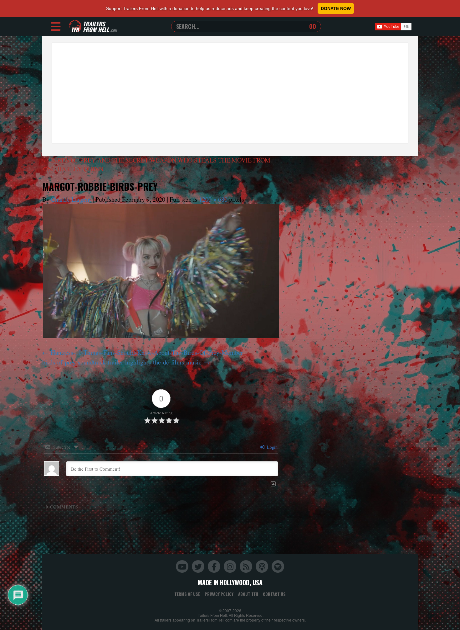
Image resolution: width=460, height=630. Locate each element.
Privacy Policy (219, 594)
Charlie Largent (71, 199)
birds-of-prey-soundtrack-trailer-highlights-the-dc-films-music (122, 362)
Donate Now (336, 8)
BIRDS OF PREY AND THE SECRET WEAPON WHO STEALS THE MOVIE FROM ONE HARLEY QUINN (156, 164)
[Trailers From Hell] (75, 26)
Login (272, 447)
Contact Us (274, 594)
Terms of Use (187, 594)
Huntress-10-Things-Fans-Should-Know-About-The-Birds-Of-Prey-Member (147, 352)
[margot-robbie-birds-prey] (161, 271)
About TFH (248, 594)
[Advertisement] (230, 93)
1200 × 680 (213, 199)
